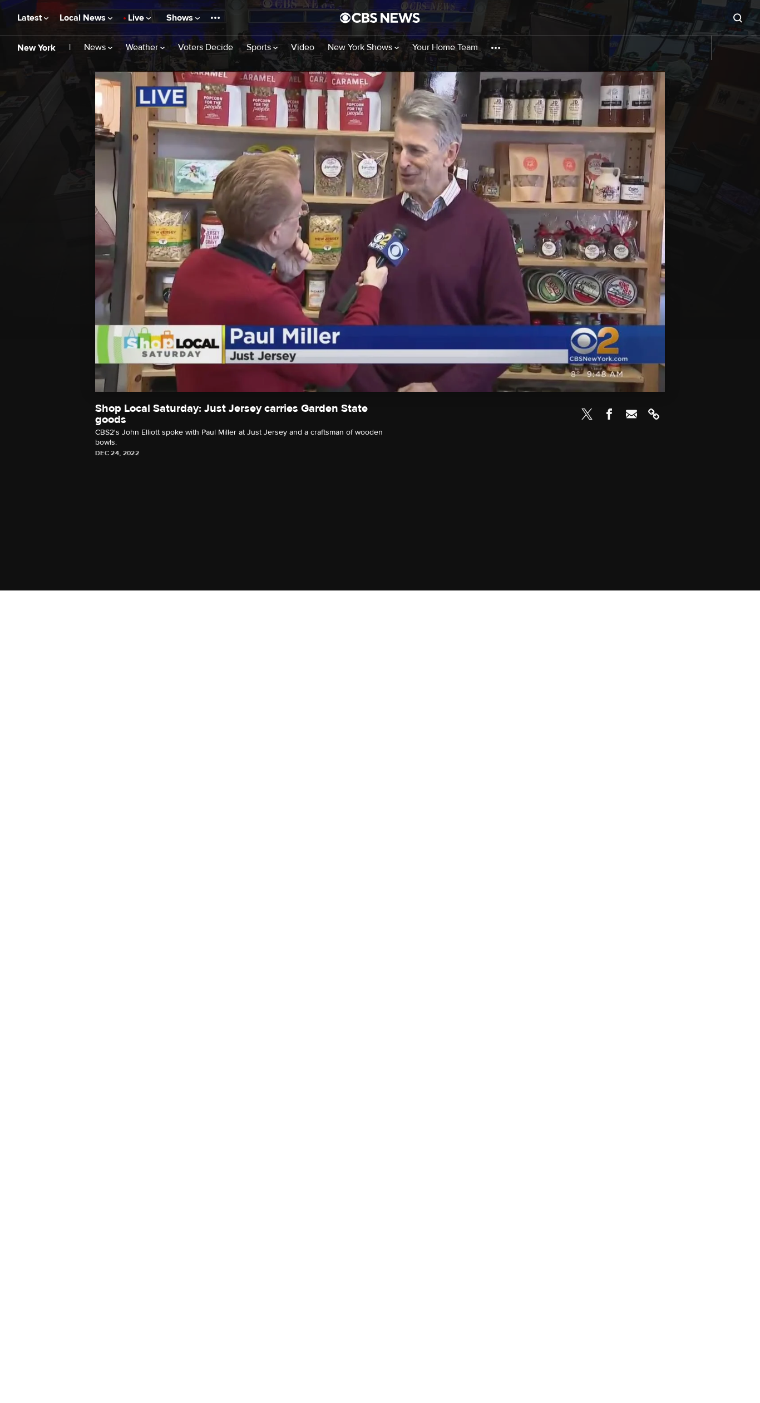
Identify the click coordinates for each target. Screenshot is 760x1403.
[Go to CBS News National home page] (380, 17)
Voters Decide (205, 47)
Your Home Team (445, 47)
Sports (259, 47)
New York (36, 47)
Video (302, 47)
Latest (30, 17)
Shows (180, 17)
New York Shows (361, 47)
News (96, 47)
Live (137, 17)
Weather (143, 47)
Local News (84, 17)
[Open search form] (738, 18)
